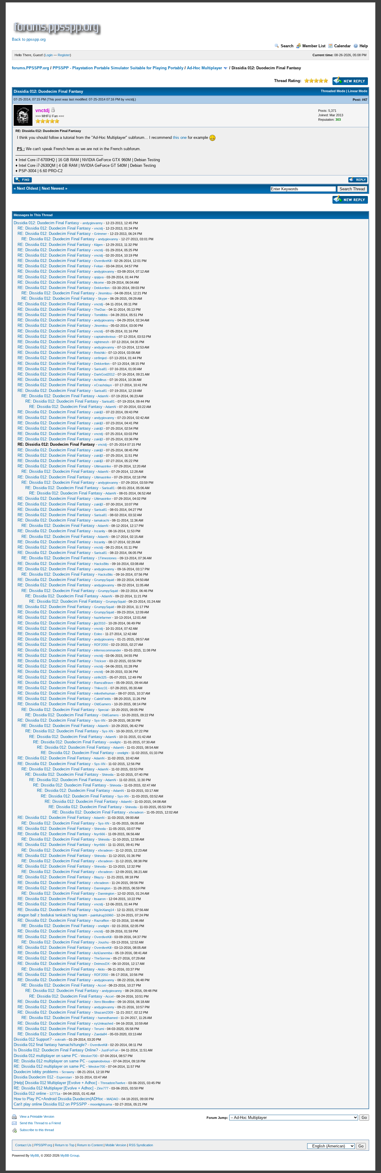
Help (364, 46)
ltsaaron (100, 899)
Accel (102, 985)
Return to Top (64, 1145)
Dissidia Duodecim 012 (33, 1077)
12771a (54, 1093)
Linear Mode (357, 91)
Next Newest (53, 188)
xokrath (60, 1039)
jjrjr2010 (99, 623)
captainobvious (105, 336)
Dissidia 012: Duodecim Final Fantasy (46, 223)
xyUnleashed (103, 1023)
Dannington (102, 888)
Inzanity (99, 531)
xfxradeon (136, 812)
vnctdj (129, 99)
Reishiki (99, 352)
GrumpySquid (104, 580)
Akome (99, 282)
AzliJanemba (103, 953)
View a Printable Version (37, 1116)
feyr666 (99, 834)
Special (103, 710)
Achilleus (100, 379)
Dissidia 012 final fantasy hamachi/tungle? (50, 1044)
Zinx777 (102, 1088)
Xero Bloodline (104, 1002)
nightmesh (101, 342)
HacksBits (101, 564)
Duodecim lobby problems (36, 1072)
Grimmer (100, 233)
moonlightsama (101, 1104)
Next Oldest (27, 188)
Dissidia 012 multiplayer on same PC (45, 1055)
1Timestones (107, 558)
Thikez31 (100, 688)
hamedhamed (108, 1018)
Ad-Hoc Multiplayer (204, 68)
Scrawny (68, 1072)
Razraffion (101, 920)
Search (287, 46)
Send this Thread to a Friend (40, 1123)
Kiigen (98, 244)
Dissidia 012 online (30, 1093)
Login (49, 55)
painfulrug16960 (101, 915)
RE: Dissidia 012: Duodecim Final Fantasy (54, 228)
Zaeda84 (100, 1034)
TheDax (100, 309)
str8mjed (100, 358)
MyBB (34, 1155)
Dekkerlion (102, 288)
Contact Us (23, 1145)
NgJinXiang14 (104, 910)
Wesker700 (89, 1056)
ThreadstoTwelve (112, 1083)
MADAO (112, 1099)
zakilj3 (98, 412)
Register (64, 55)
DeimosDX (102, 963)
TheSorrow (102, 958)
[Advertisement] (210, 22)
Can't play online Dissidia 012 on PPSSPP (50, 1104)
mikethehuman (104, 693)
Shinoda (107, 774)
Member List (313, 46)
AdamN (103, 396)
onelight (115, 742)
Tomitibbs (101, 315)
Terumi (99, 1029)
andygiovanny (92, 223)
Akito (101, 969)
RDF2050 (101, 644)
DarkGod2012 (104, 374)
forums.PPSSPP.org (30, 68)
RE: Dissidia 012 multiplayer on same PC (49, 1061)
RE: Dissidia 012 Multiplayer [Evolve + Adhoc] (53, 1088)
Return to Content (90, 1145)
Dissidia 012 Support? (32, 1039)
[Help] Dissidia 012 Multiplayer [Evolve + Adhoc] (55, 1083)
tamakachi (101, 520)
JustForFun (109, 1050)
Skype (102, 298)
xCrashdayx (103, 385)
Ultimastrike (102, 466)
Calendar (342, 46)
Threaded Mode (333, 91)
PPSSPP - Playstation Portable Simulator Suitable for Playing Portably (118, 68)
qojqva (99, 277)
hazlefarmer (102, 617)
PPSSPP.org (43, 1145)
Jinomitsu (105, 293)
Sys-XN (99, 720)
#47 (364, 99)
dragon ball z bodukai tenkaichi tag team (52, 915)
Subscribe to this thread (37, 1130)
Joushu (103, 942)
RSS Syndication (141, 1145)
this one (180, 137)
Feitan (98, 266)
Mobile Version (115, 1145)
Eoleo (98, 634)
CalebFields (102, 699)
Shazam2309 (103, 1012)
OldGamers (102, 704)
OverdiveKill (102, 261)
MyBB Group (69, 1155)
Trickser (100, 661)
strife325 (100, 677)
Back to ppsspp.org (29, 39)
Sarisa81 (100, 369)
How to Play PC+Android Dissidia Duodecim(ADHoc (58, 1099)
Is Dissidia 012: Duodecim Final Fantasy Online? (56, 1050)
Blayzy (99, 877)
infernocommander (107, 650)
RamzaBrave (103, 682)
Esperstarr (64, 1077)
